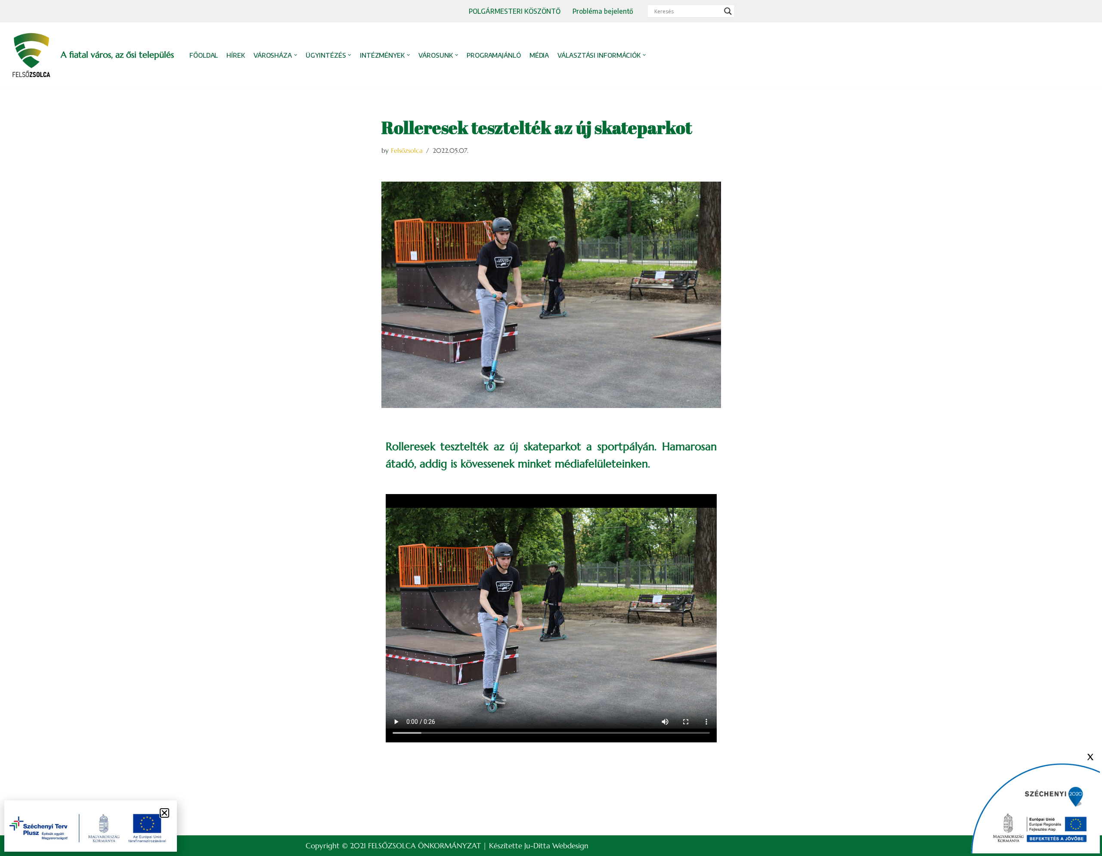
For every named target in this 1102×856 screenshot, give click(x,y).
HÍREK (235, 55)
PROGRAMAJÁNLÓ (494, 55)
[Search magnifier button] (728, 11)
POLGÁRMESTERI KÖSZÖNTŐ (514, 11)
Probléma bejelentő (603, 11)
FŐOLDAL (203, 55)
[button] (295, 55)
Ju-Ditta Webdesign (556, 845)
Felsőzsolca (407, 150)
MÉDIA (539, 55)
